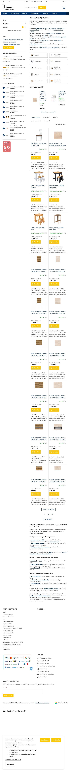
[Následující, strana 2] (47, 514)
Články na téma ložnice (8, 42)
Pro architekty (6, 638)
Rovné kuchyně (51, 28)
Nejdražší (54, 117)
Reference (5, 640)
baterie (31, 32)
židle (58, 40)
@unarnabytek (43, 677)
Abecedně (46, 121)
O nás (25, 1)
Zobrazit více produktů (46, 112)
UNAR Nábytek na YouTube (46, 674)
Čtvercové (45, 37)
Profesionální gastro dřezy (46, 47)
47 (51, 514)
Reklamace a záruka (7, 633)
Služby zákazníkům (7, 631)
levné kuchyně (60, 28)
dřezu (50, 552)
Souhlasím (56, 740)
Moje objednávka (6, 635)
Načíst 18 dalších (47, 509)
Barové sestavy (43, 40)
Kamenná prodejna (35, 1)
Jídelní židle (33, 564)
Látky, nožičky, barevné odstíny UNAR (12, 642)
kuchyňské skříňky (40, 28)
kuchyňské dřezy (57, 30)
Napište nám (5, 649)
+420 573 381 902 (43, 663)
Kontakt (4, 647)
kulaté (50, 37)
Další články (8, 47)
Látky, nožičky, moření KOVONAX (11, 644)
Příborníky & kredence (35, 44)
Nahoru (48, 519)
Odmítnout (44, 740)
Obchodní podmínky (7, 626)
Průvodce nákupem (7, 621)
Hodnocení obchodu (7, 617)
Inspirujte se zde (53, 542)
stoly (39, 561)
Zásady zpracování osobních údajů (11, 628)
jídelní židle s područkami (53, 33)
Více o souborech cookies (13, 760)
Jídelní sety (33, 561)
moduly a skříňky (33, 30)
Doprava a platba (6, 624)
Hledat (41, 7)
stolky (54, 40)
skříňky (42, 540)
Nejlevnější (45, 117)
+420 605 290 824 (43, 661)
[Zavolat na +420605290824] (4, 1)
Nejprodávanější (35, 121)
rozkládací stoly (56, 37)
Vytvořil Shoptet (62, 703)
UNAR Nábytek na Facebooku (47, 666)
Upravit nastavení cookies (41, 703)
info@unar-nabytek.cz (45, 658)
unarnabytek (42, 669)
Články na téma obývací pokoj (10, 44)
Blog (3, 619)
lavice (40, 564)
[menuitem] (4, 13)
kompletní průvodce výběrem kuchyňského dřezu (47, 553)
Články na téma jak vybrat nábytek (12, 39)
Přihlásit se (7, 695)
